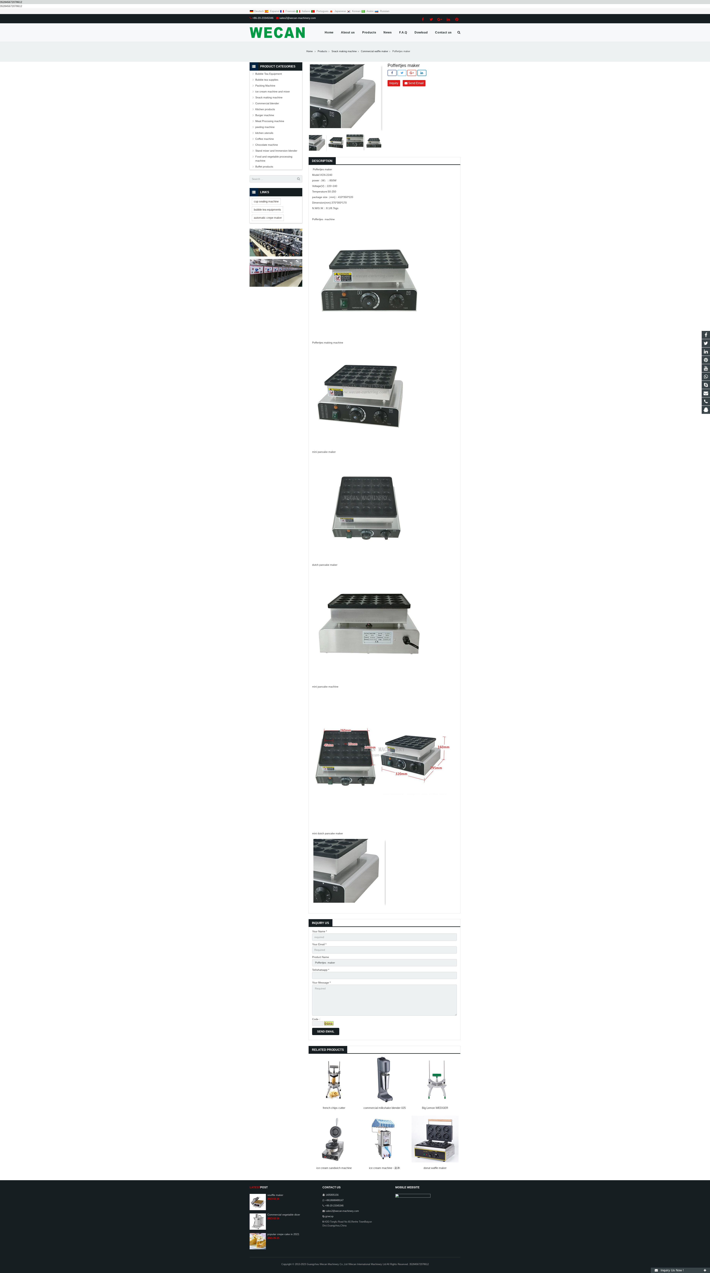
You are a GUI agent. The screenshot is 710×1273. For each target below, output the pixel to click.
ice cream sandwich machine (334, 1167)
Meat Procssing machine (269, 121)
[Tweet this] (401, 73)
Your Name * (319, 931)
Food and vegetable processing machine (273, 158)
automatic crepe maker (268, 217)
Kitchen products (265, 109)
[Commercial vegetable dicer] (258, 1229)
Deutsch (259, 11)
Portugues (322, 11)
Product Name (320, 957)
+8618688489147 (334, 1200)
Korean (356, 11)
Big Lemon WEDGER (435, 1107)
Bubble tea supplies (266, 79)
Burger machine (264, 115)
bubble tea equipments (267, 209)
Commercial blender (267, 103)
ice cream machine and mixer (272, 91)
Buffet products (264, 166)
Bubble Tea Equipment (268, 73)
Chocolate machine (266, 144)
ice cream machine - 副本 (384, 1167)
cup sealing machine (266, 201)
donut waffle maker (435, 1167)
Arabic (370, 11)
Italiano (306, 11)
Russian (384, 11)
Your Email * (319, 944)
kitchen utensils (264, 132)
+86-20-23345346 (262, 17)
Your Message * (321, 982)
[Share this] (392, 73)
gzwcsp (329, 1216)
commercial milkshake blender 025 (385, 1107)
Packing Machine (265, 85)
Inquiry (393, 83)
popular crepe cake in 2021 (283, 1234)
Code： (316, 1019)
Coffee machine (264, 138)
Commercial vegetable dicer (283, 1214)
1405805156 (332, 1195)
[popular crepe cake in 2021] (258, 1248)
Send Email (416, 83)
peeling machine (265, 127)
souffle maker (275, 1195)
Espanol (274, 11)
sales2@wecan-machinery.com (297, 17)
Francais (290, 11)
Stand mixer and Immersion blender (276, 150)
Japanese (340, 11)
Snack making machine (269, 97)
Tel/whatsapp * (320, 969)
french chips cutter (334, 1107)
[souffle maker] (258, 1209)
